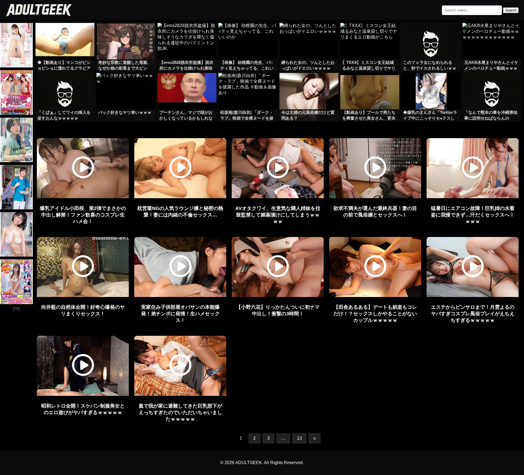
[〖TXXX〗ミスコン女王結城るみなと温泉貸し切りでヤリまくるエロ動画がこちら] (369, 34)
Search (510, 10)
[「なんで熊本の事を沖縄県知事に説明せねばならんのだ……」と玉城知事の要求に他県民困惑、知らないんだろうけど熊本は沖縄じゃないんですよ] (491, 84)
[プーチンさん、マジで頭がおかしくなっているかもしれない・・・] (186, 84)
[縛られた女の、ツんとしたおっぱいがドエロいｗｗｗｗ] (308, 34)
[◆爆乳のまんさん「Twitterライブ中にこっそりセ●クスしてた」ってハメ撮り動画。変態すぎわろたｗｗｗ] (430, 84)
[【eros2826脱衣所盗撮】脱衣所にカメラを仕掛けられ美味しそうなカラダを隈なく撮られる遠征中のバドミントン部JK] (186, 34)
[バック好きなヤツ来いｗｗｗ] (125, 84)
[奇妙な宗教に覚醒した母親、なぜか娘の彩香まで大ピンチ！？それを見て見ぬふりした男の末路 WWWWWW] (125, 34)
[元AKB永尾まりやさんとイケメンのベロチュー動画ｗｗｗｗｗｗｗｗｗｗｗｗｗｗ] (491, 34)
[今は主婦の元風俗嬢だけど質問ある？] (308, 84)
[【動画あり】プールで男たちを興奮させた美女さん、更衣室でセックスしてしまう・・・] (369, 84)
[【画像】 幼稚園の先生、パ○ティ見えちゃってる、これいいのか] (247, 34)
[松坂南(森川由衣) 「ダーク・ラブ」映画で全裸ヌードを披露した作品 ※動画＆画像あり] (247, 84)
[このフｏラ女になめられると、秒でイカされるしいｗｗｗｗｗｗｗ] (430, 34)
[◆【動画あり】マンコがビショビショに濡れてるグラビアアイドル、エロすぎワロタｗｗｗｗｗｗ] (64, 34)
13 (299, 438)
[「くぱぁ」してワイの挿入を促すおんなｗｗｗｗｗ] (64, 84)
